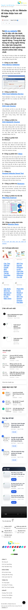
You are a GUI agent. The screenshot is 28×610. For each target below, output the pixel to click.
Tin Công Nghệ (5, 582)
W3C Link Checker (9, 106)
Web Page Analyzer (9, 198)
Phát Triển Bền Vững (7, 566)
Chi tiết (14, 432)
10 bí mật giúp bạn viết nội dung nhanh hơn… (18, 409)
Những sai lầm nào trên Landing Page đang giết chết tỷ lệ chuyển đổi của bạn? (17, 365)
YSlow (20, 154)
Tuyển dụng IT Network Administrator (17, 326)
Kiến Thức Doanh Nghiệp (8, 587)
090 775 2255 (20, 532)
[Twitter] (10, 547)
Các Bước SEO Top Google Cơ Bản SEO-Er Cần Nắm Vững (7, 293)
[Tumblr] (15, 547)
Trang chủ (3, 5)
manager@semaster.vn (21, 528)
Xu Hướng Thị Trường (7, 585)
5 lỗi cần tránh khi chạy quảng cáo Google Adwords (17, 453)
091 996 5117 (7, 528)
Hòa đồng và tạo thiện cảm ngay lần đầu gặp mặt (18, 473)
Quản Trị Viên (14, 20)
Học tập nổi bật (8, 418)
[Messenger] (6, 547)
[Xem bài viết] (3, 283)
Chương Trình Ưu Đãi (7, 593)
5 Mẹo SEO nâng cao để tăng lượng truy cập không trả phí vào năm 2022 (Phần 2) (17, 373)
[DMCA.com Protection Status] (14, 555)
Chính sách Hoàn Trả (7, 577)
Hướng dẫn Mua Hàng (7, 574)
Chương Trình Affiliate (7, 595)
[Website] (25, 547)
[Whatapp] (14, 550)
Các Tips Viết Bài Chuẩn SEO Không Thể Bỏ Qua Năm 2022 (7, 270)
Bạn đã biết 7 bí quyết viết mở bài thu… (18, 401)
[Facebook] (3, 547)
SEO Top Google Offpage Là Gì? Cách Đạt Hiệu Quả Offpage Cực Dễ (20, 270)
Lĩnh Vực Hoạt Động (7, 564)
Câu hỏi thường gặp (7, 597)
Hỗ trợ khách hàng (6, 572)
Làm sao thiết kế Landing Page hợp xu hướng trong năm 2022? (16, 357)
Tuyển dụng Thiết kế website (18, 339)
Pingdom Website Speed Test (13, 173)
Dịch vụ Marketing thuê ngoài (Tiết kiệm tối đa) (15, 315)
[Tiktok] (22, 547)
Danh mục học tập (9, 387)
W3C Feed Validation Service (12, 94)
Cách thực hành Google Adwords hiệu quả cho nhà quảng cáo (18, 425)
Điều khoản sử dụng (14, 605)
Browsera (20, 183)
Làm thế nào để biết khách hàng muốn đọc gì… (18, 394)
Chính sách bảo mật (5, 605)
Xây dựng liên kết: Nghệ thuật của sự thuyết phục (17, 496)
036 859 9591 (7, 537)
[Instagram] (8, 547)
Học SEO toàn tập (10, 5)
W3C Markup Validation (11, 65)
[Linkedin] (20, 547)
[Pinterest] (18, 547)
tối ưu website (11, 31)
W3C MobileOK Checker (11, 122)
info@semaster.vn (8, 532)
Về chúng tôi (5, 562)
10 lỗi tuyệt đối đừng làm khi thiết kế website (14, 242)
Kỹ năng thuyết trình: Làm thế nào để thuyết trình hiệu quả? (17, 485)
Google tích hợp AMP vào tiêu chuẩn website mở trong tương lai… (17, 439)
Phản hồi (20, 605)
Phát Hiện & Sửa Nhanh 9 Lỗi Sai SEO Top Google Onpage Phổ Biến (20, 295)
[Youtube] (13, 547)
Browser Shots (13, 224)
